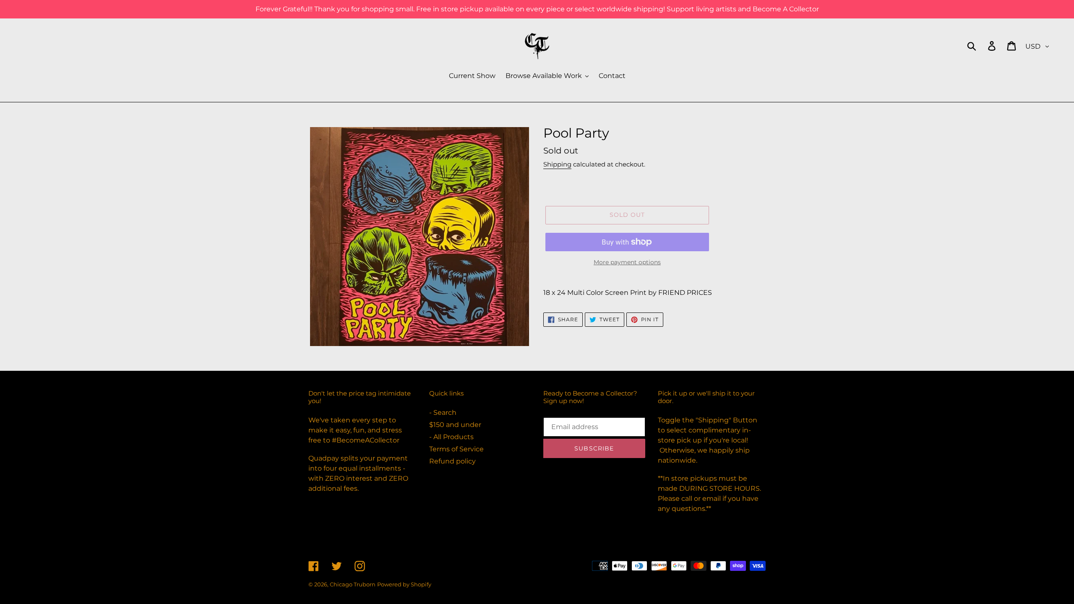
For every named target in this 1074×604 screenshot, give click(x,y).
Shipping (557, 164)
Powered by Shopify (404, 584)
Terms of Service (456, 449)
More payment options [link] (627, 262)
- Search (442, 413)
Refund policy (452, 461)
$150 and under (455, 425)
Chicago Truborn (352, 584)
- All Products (451, 437)
